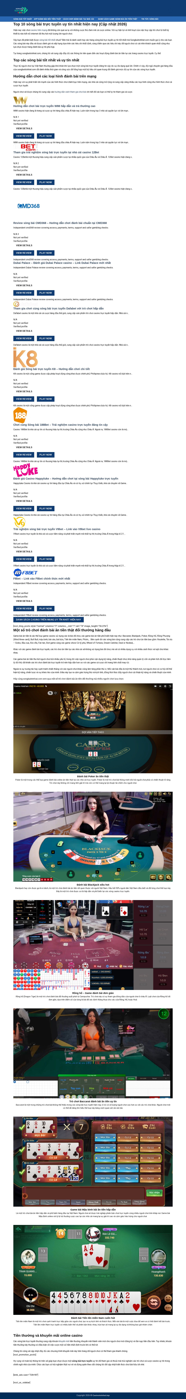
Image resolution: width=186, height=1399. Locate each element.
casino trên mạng (39, 30)
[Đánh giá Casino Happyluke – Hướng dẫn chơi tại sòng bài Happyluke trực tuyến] (25, 469)
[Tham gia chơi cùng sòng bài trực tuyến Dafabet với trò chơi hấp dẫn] (25, 304)
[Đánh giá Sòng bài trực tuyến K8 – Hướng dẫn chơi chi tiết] (25, 357)
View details (24, 128)
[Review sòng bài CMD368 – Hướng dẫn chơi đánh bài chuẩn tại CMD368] (28, 206)
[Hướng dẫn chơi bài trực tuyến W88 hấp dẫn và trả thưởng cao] (25, 100)
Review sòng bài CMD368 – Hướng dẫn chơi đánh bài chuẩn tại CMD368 (60, 222)
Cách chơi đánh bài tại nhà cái (78, 19)
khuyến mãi (64, 1341)
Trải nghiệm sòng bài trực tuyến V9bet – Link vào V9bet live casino (56, 529)
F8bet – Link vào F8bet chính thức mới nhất (41, 578)
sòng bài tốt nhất (47, 40)
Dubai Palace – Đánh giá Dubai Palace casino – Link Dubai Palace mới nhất (62, 262)
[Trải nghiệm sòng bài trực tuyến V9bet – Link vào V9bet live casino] (25, 522)
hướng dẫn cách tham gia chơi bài (70, 92)
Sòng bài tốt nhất (22, 19)
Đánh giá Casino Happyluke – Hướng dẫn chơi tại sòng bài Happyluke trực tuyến (65, 478)
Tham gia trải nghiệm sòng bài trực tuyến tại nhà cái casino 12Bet (56, 152)
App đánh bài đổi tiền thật (47, 19)
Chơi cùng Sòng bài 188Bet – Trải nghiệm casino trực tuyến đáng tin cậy (60, 424)
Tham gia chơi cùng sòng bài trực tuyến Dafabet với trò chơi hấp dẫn (58, 308)
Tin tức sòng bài (149, 19)
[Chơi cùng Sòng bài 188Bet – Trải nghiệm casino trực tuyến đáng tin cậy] (25, 415)
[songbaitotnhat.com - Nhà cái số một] (24, 10)
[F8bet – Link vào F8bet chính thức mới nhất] (25, 572)
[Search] (170, 10)
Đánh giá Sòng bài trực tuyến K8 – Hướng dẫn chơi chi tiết (51, 369)
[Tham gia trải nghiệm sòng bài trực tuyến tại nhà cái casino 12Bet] (25, 147)
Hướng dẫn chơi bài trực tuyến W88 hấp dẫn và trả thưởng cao (54, 106)
